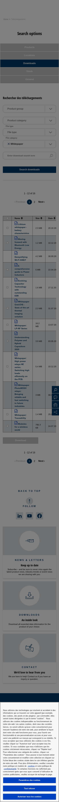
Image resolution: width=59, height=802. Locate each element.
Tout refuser (29, 788)
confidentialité (10, 769)
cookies (31, 766)
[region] (29, 752)
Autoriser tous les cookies (29, 797)
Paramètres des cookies (29, 780)
